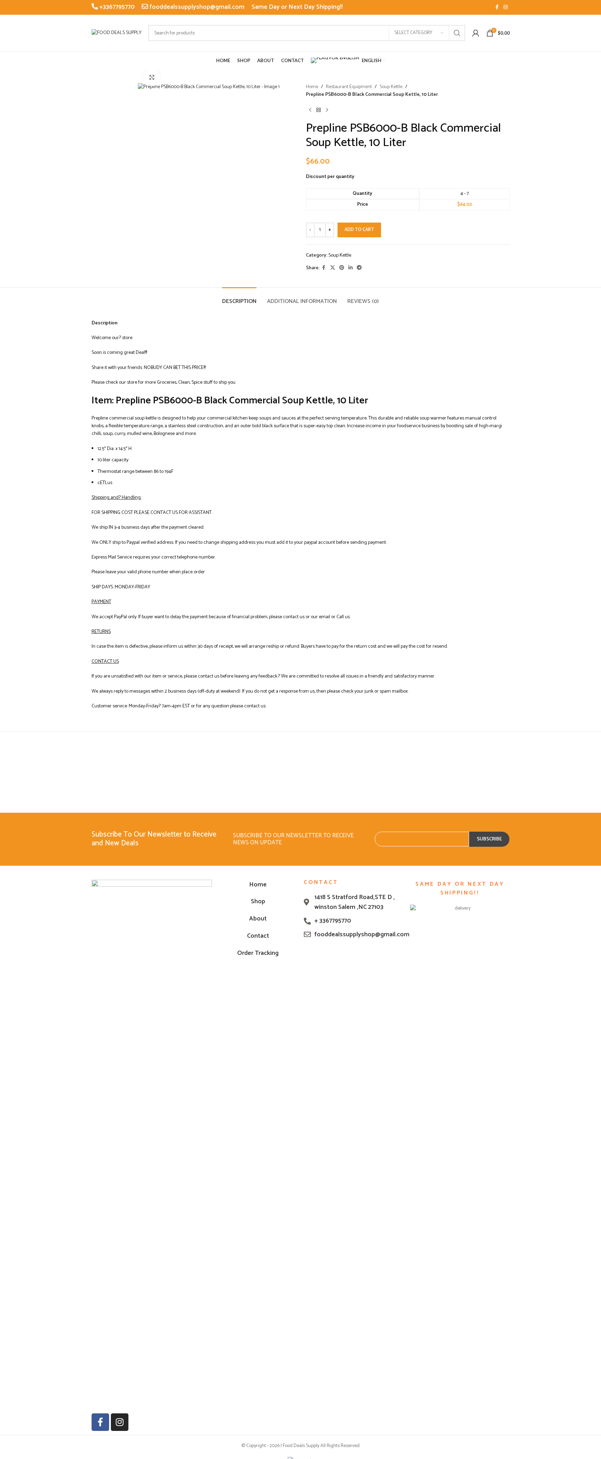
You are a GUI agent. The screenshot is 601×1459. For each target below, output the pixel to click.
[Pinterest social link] (341, 268)
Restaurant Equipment (349, 87)
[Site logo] (116, 33)
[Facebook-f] (100, 1422)
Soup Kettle (391, 87)
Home (312, 87)
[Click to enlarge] (152, 77)
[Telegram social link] (359, 268)
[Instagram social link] (505, 7)
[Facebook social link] (497, 7)
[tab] (239, 298)
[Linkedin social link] (350, 268)
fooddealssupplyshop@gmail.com (196, 7)
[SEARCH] (457, 33)
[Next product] (327, 110)
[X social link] (332, 268)
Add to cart (359, 229)
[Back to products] (318, 110)
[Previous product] (310, 110)
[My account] (476, 33)
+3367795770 (116, 7)
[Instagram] (119, 1422)
